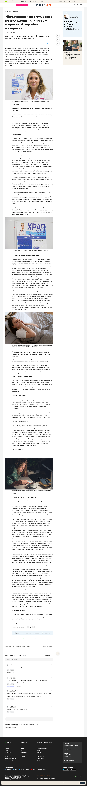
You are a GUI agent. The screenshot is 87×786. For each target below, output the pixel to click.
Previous (64, 35)
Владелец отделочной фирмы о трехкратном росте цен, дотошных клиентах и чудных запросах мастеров (70, 29)
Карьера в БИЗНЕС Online (10, 758)
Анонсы (22, 745)
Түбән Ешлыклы (12, 706)
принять (82, 783)
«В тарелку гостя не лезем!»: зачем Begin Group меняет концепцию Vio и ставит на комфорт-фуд (70, 56)
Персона (7, 748)
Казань (60, 1)
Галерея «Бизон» (40, 758)
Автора (24, 655)
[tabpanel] (70, 23)
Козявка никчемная (13, 690)
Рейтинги (39, 750)
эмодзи (12, 670)
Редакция (7, 756)
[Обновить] (57, 653)
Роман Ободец (72, 16)
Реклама (23, 756)
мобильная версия (42, 769)
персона (65, 12)
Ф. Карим (11, 664)
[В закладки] (57, 39)
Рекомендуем (65, 52)
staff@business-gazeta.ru (69, 760)
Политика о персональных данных (43, 775)
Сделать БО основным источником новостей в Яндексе (32, 633)
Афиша (6, 745)
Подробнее (62, 782)
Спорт (9, 742)
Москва (69, 1)
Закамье (11, 4)
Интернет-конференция (42, 745)
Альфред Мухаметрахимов (18, 623)
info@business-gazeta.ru (69, 750)
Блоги (6, 750)
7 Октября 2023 (8, 32)
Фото (22, 750)
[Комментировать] (57, 35)
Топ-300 (38, 760)
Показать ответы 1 (11, 686)
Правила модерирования (10, 727)
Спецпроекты (40, 756)
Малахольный (12, 677)
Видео (22, 748)
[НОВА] (22, 5)
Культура (24, 742)
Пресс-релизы (8, 752)
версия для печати (49, 646)
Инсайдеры (39, 752)
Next (80, 35)
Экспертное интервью (44, 742)
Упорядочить (48, 655)
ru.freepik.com (16, 348)
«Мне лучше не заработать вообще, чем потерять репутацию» (70, 23)
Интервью (15, 11)
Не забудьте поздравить (42, 748)
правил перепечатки (49, 779)
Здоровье (8, 11)
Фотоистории (24, 752)
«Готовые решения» (73, 17)
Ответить (9, 672)
